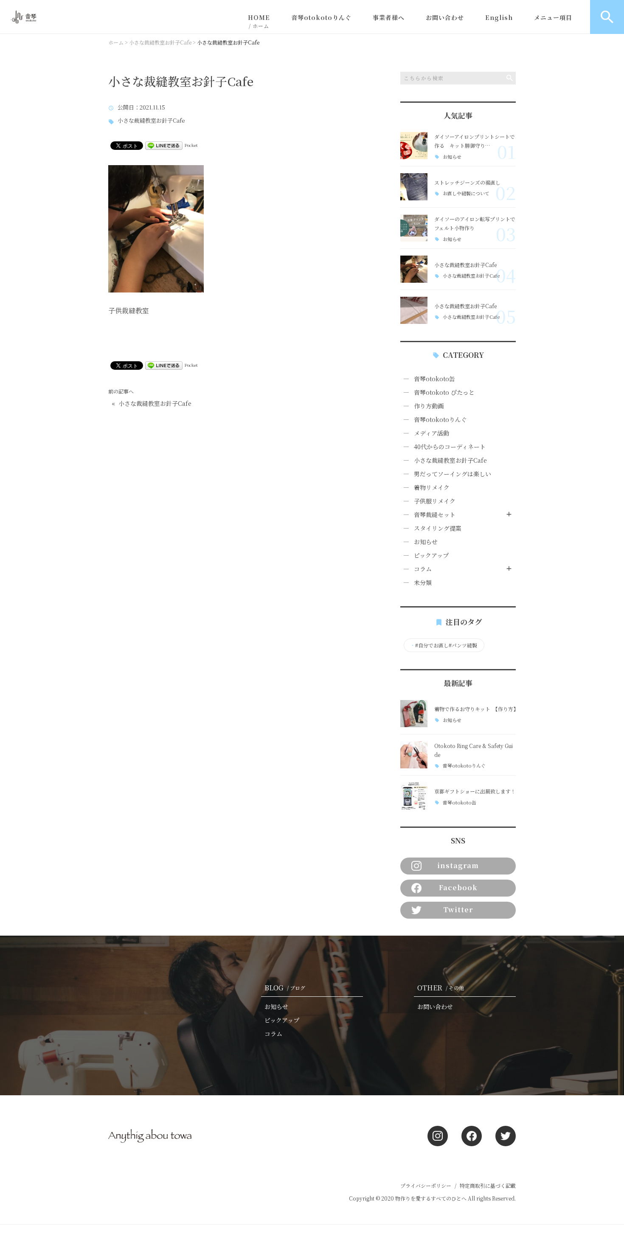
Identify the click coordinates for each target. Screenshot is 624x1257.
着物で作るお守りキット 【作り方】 (476, 708)
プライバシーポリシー (425, 1185)
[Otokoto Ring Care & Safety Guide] (413, 754)
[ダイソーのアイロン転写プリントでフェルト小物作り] (413, 228)
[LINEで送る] (164, 145)
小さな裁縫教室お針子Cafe (151, 121)
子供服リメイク (434, 501)
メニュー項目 (553, 17)
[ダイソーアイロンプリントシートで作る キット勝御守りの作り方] (413, 145)
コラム (423, 569)
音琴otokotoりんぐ (321, 17)
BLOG (284, 988)
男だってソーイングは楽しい (452, 474)
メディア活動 (431, 433)
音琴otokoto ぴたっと (444, 392)
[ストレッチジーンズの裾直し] (413, 186)
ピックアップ (431, 555)
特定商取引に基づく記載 (488, 1185)
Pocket (191, 145)
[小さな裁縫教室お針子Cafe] (413, 269)
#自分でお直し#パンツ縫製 (443, 645)
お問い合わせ (445, 17)
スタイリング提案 (437, 528)
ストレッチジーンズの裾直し (467, 182)
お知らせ (452, 157)
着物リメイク (432, 487)
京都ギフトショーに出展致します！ (475, 791)
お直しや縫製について (466, 193)
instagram (458, 865)
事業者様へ (389, 17)
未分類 (423, 582)
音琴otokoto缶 (434, 378)
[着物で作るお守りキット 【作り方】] (413, 713)
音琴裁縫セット (434, 514)
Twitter (458, 909)
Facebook (458, 887)
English (499, 17)
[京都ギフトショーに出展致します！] (413, 796)
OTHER (440, 988)
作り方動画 (429, 406)
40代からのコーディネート (450, 446)
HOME (259, 21)
